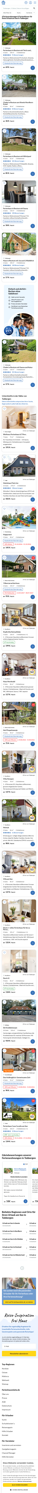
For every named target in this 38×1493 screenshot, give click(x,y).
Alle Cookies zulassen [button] (19, 1485)
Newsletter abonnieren (19, 1354)
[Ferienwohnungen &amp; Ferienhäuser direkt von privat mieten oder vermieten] (3, 2)
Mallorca (5, 1376)
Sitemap (5, 1384)
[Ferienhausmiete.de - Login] (31, 2)
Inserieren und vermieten (11, 1445)
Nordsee (5, 1369)
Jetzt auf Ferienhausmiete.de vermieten (19, 1302)
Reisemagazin (7, 1427)
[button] (35, 2)
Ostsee (4, 1372)
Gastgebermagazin (9, 1449)
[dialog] (19, 1476)
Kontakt (5, 1435)
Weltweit (5, 1380)
